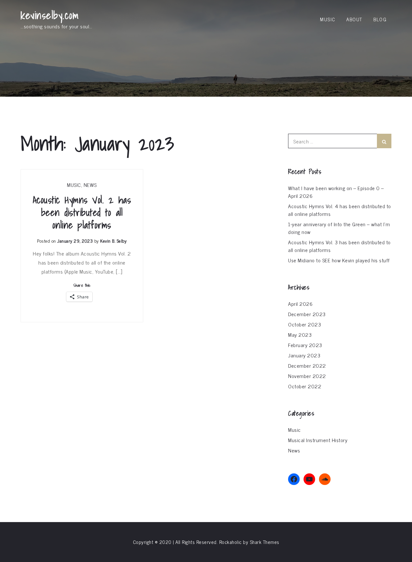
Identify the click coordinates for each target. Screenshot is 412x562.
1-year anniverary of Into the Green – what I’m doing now (339, 228)
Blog (380, 19)
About (354, 19)
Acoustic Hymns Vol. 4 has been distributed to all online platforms (339, 210)
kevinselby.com (50, 15)
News (90, 184)
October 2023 (304, 324)
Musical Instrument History (317, 440)
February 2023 (305, 345)
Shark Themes (264, 542)
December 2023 (307, 314)
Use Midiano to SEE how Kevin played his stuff (339, 260)
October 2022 (304, 386)
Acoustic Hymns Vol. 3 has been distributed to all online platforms (339, 246)
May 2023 (300, 334)
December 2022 (307, 365)
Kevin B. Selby (113, 240)
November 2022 (307, 376)
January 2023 (304, 355)
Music (327, 19)
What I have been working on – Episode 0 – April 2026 (336, 192)
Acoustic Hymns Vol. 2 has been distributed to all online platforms (82, 212)
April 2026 (300, 303)
